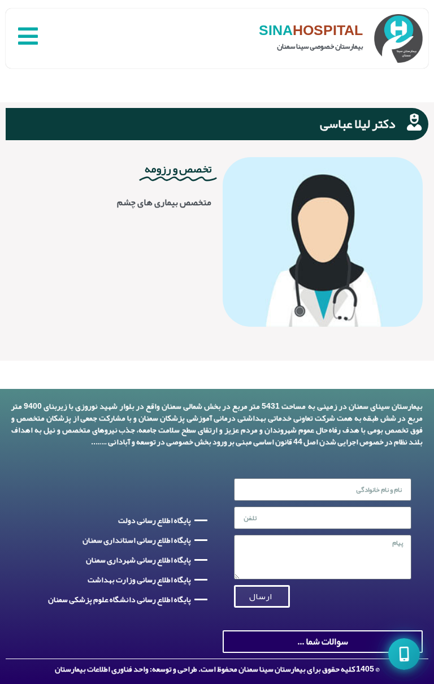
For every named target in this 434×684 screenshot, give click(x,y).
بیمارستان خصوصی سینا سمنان (320, 46)
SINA (276, 30)
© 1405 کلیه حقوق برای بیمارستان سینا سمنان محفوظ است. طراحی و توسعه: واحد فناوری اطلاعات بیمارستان (217, 669)
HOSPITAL (328, 30)
